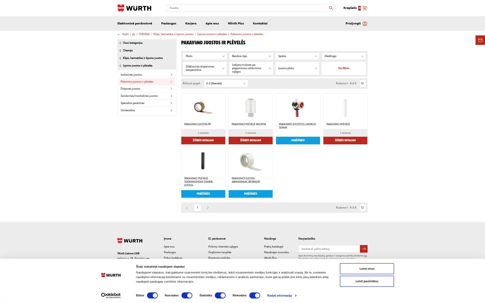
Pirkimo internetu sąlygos (223, 246)
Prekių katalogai (273, 246)
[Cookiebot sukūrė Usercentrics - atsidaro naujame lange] (111, 295)
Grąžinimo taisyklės (220, 252)
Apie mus (169, 246)
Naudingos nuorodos (276, 252)
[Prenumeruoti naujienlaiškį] (364, 249)
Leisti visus (367, 268)
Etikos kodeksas (173, 258)
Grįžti (125, 34)
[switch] (186, 295)
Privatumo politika (219, 258)
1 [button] (197, 207)
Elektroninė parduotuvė (134, 23)
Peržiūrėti (298, 140)
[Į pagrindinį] (134, 8)
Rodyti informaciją (279, 295)
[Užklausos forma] (480, 40)
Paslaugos (170, 252)
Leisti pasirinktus (367, 281)
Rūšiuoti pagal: (192, 83)
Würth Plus (270, 258)
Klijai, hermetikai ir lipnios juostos (173, 34)
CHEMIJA (144, 34)
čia (365, 255)
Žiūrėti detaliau (203, 140)
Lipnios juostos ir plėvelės (212, 34)
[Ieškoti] (332, 8)
